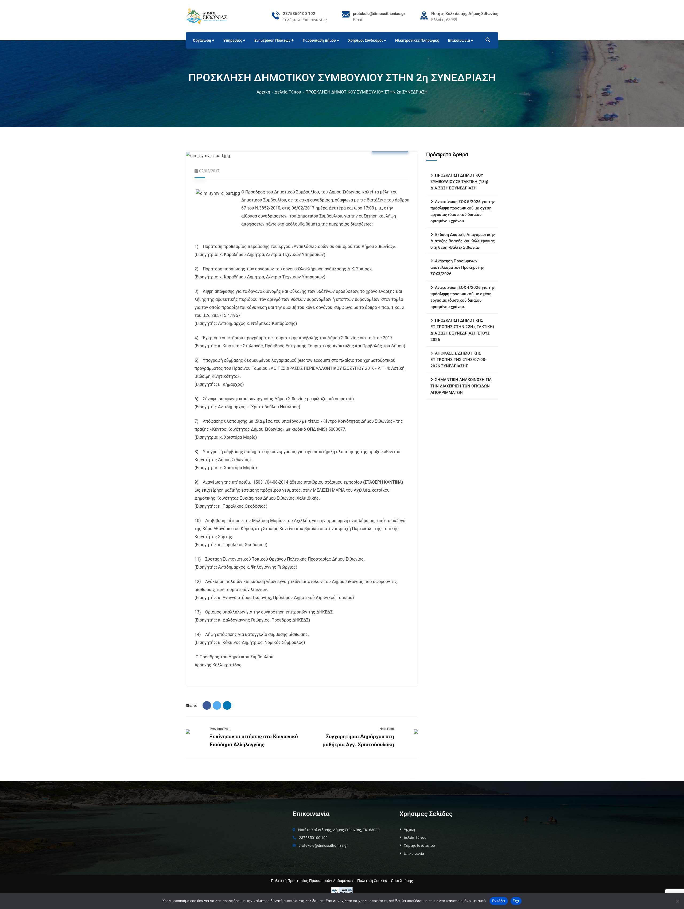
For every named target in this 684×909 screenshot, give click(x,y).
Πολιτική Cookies (372, 881)
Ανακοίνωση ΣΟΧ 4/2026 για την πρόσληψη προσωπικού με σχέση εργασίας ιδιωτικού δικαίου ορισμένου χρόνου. (462, 297)
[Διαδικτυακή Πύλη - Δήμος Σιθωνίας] (206, 15)
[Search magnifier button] (485, 40)
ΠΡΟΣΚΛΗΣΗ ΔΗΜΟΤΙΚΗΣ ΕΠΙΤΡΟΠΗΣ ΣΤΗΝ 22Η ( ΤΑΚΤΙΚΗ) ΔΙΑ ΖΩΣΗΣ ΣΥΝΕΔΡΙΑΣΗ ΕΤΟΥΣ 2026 (462, 330)
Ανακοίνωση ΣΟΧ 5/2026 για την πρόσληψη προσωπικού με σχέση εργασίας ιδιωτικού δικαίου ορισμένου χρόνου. (462, 211)
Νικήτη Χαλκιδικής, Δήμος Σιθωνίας (464, 13)
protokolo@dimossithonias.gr (379, 13)
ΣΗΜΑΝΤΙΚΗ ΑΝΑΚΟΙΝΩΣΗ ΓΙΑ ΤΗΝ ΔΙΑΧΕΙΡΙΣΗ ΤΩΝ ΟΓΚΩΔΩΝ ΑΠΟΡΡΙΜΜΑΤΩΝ (461, 386)
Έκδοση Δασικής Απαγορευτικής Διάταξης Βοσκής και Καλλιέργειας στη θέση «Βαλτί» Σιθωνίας (462, 241)
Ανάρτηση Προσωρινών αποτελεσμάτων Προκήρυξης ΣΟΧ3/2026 (457, 267)
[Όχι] (677, 901)
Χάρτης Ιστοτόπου (419, 845)
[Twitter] (217, 705)
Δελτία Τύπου (287, 92)
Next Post (386, 729)
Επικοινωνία (414, 853)
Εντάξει (498, 901)
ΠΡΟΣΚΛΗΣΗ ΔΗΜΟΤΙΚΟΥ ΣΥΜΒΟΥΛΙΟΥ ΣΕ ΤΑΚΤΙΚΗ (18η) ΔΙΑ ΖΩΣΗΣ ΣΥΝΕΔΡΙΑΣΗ (459, 182)
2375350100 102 (299, 13)
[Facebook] (207, 705)
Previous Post (220, 729)
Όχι (516, 901)
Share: (191, 705)
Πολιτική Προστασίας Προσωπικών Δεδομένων (312, 881)
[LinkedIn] (227, 705)
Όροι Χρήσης (402, 881)
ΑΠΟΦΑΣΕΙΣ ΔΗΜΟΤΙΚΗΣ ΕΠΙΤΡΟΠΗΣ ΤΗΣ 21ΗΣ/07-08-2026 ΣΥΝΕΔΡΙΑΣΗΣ (458, 359)
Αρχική (263, 92)
